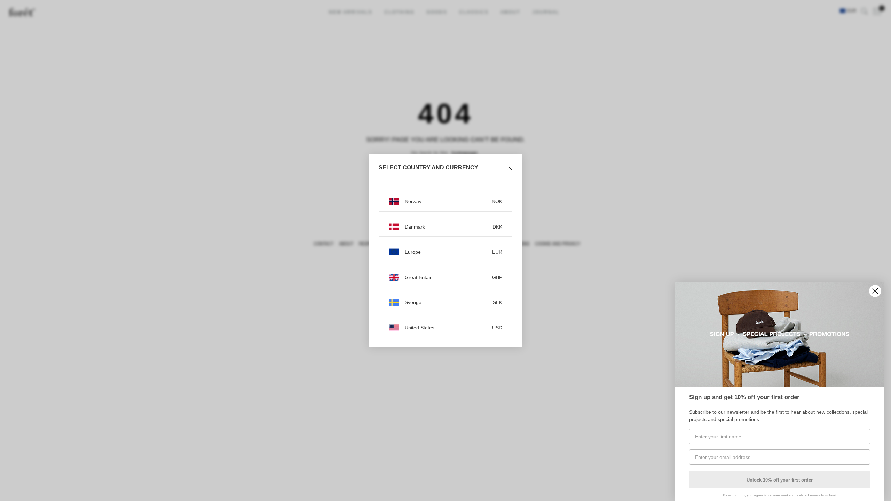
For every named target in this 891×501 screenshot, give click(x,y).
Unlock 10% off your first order (780, 480)
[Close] (509, 168)
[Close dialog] (875, 291)
